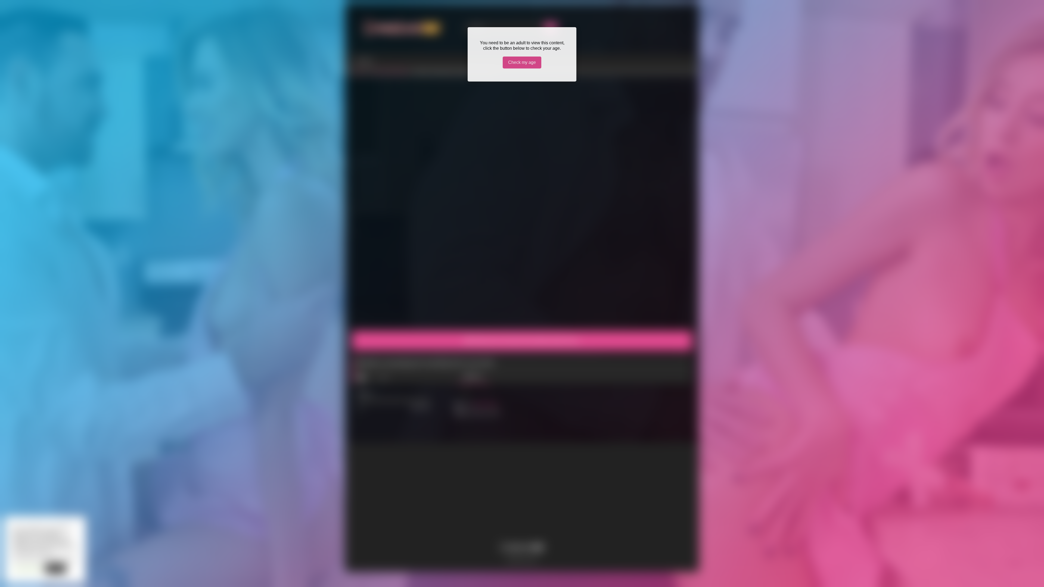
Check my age (522, 62)
